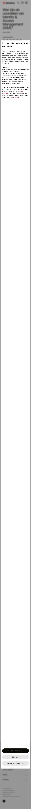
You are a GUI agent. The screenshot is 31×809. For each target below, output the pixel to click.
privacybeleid (15, 97)
